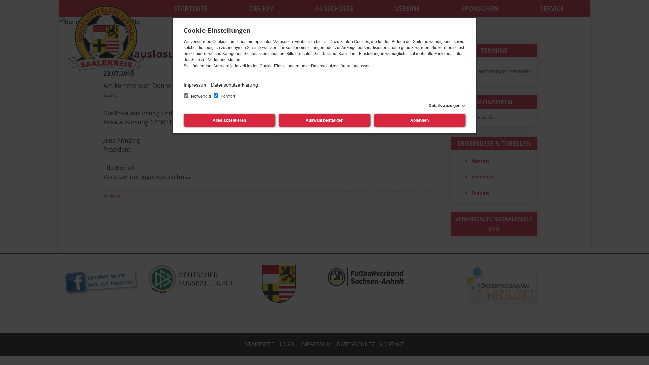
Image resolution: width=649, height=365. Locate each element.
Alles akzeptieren (229, 120)
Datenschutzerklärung (234, 85)
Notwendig (201, 96)
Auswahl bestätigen (324, 120)
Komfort (227, 96)
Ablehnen (419, 120)
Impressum (196, 85)
